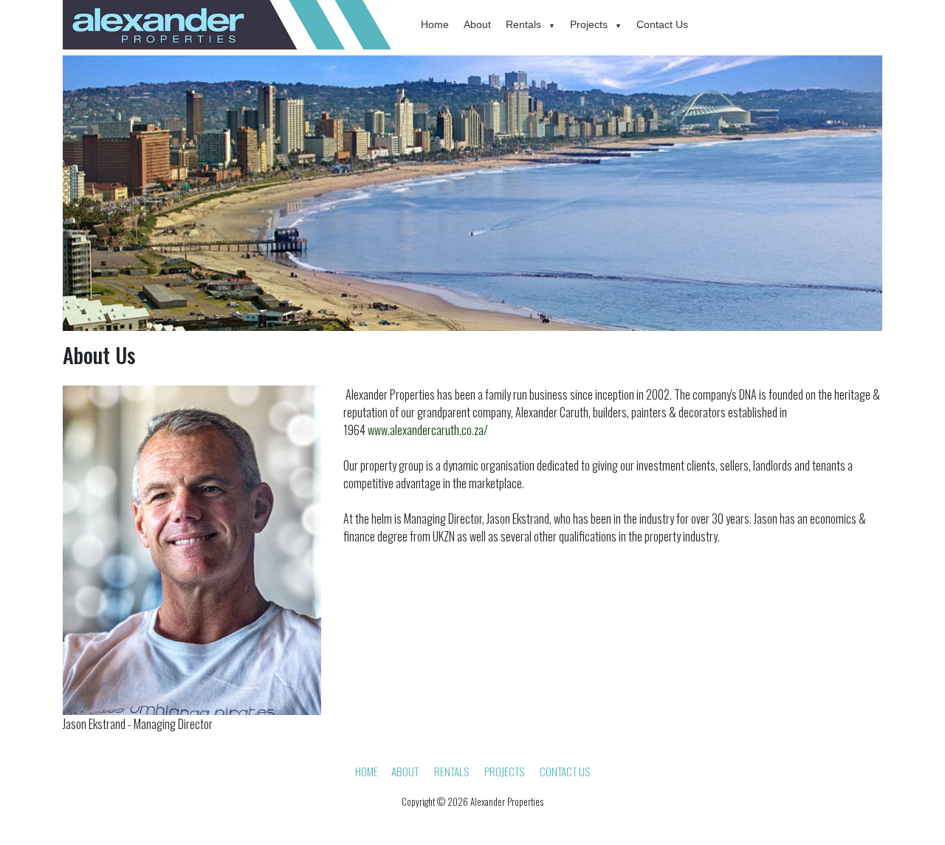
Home (435, 24)
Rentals (523, 24)
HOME (366, 771)
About (477, 24)
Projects (589, 24)
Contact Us (662, 24)
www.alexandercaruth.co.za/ (428, 430)
